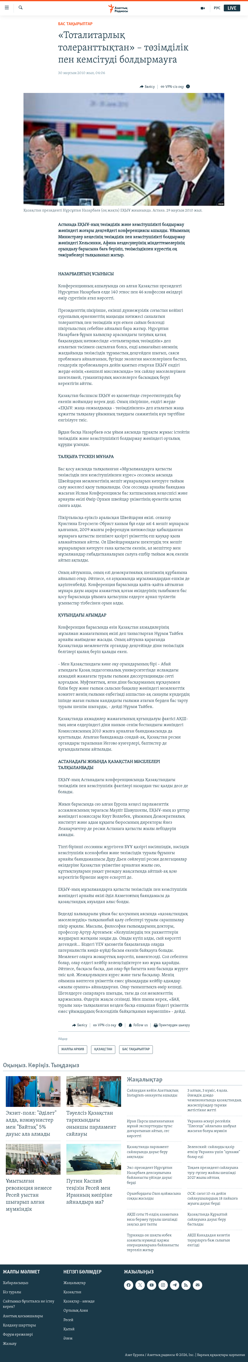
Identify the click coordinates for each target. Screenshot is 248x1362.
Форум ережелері (18, 1334)
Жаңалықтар (74, 1283)
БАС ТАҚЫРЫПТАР (75, 24)
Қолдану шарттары (19, 1325)
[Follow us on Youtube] (151, 1285)
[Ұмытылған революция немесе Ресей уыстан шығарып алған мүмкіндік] (33, 1159)
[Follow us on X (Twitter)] (140, 1285)
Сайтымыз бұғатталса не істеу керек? (28, 1304)
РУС (217, 8)
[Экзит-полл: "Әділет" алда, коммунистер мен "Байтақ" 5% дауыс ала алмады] (33, 1091)
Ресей (68, 1320)
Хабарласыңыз (15, 1283)
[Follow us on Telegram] (174, 1285)
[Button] (147, 87)
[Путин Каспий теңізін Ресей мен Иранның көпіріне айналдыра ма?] (93, 1159)
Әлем (67, 1338)
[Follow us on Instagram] (163, 1285)
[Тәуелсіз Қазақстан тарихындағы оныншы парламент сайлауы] (93, 1091)
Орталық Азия (75, 1311)
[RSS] (186, 1285)
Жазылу (9, 1344)
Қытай (69, 1329)
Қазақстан (72, 1292)
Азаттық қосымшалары (23, 1316)
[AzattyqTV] (202, 8)
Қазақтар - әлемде (79, 1301)
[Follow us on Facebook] (128, 1285)
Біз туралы (12, 1292)
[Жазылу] (197, 1285)
